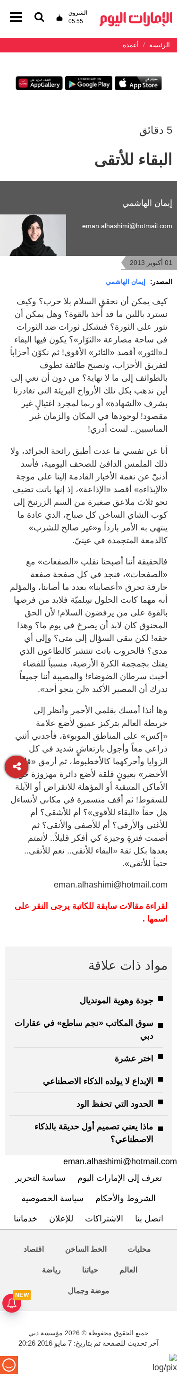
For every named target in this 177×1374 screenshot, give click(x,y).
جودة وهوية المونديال (116, 1000)
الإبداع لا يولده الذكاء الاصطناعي (98, 1081)
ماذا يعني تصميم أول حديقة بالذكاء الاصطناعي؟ (93, 1133)
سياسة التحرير (40, 1178)
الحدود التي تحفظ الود (114, 1104)
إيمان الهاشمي (125, 281)
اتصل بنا (149, 1218)
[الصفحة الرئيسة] (136, 14)
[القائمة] (39, 17)
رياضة (51, 1270)
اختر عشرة (134, 1058)
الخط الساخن (86, 1249)
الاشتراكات (104, 1218)
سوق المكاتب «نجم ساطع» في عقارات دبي (84, 1029)
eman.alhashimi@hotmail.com (127, 226)
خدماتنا (25, 1218)
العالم (128, 1270)
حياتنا (90, 1270)
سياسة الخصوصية (52, 1198)
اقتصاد (34, 1249)
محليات (139, 1249)
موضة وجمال (89, 1291)
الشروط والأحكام (125, 1198)
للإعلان (61, 1218)
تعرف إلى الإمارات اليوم (119, 1178)
